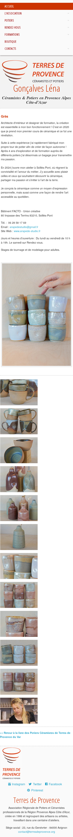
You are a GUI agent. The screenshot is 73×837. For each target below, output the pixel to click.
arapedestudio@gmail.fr (24, 227)
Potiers (9, 20)
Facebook (55, 784)
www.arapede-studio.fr (27, 231)
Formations (12, 34)
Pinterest (37, 790)
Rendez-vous (13, 27)
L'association (13, 13)
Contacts (10, 49)
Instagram (18, 784)
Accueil (9, 6)
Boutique (10, 42)
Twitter (37, 784)
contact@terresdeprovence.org (36, 831)
